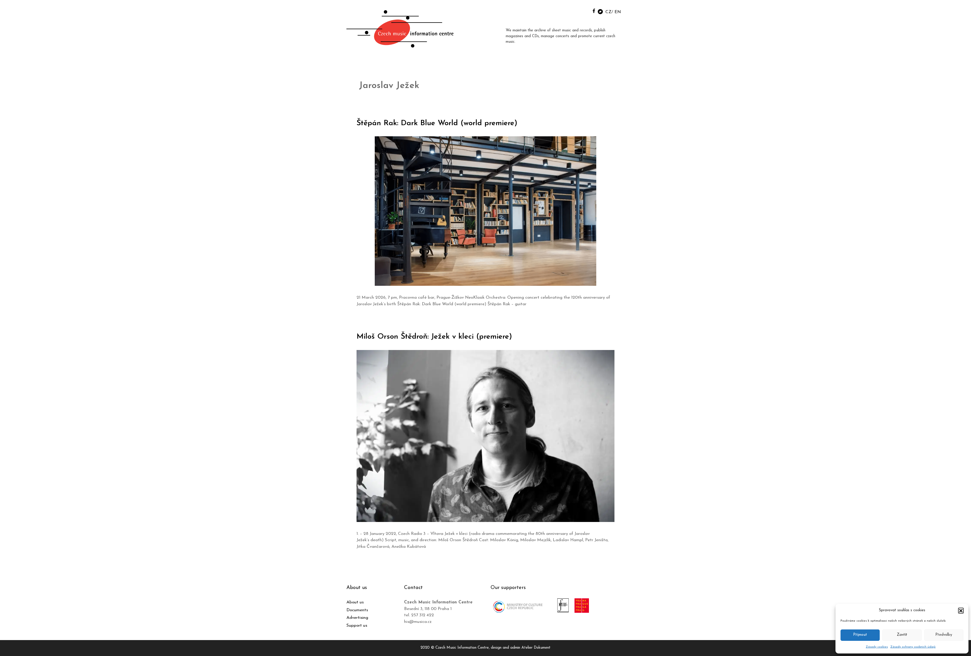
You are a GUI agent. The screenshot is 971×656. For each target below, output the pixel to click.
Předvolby (943, 635)
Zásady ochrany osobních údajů (913, 646)
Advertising (357, 618)
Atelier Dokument (535, 648)
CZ (608, 12)
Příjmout (860, 635)
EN (617, 12)
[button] (960, 610)
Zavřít (902, 635)
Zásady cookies (877, 646)
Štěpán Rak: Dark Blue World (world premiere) (437, 123)
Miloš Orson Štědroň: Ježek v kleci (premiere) (434, 337)
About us (355, 602)
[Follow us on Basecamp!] (600, 11)
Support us (356, 625)
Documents (357, 610)
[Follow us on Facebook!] (593, 11)
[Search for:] (582, 10)
